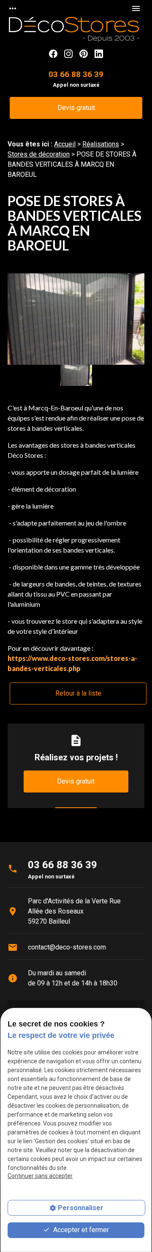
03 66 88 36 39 (76, 74)
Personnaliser (80, 1208)
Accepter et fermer (80, 1230)
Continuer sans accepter (40, 1175)
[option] (76, 319)
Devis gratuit (76, 108)
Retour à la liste (78, 693)
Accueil (65, 144)
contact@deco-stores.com (67, 947)
